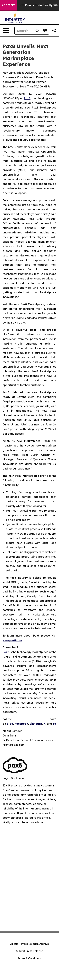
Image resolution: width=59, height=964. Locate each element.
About (14, 943)
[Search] (37, 30)
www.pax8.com (12, 640)
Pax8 (27, 98)
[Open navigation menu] (6, 30)
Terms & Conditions (29, 958)
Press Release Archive (35, 943)
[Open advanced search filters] (45, 30)
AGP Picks (8, 5)
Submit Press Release (29, 951)
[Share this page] (54, 30)
